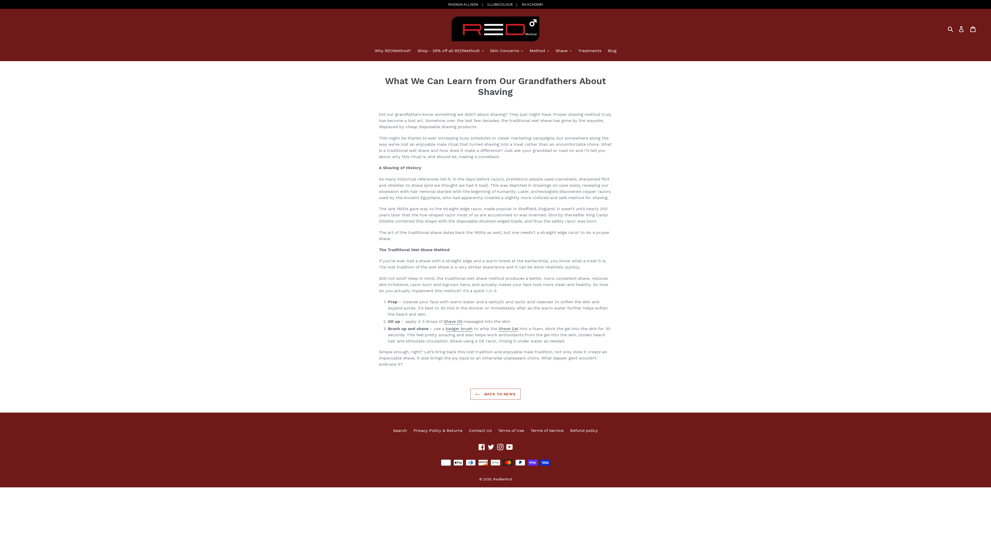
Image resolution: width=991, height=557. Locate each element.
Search (400, 430)
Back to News (499, 394)
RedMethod (502, 479)
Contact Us (480, 430)
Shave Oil (453, 321)
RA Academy (532, 4)
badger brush (459, 328)
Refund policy (584, 430)
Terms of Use (511, 430)
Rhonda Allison (463, 4)
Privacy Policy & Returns (437, 430)
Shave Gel (508, 328)
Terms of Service (547, 430)
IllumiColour (500, 4)
